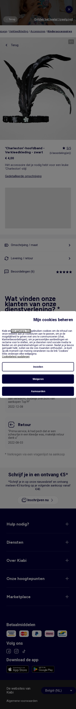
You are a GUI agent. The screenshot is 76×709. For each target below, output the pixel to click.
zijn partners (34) (20, 330)
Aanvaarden (38, 391)
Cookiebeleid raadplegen (16, 356)
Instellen (38, 366)
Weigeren (38, 379)
